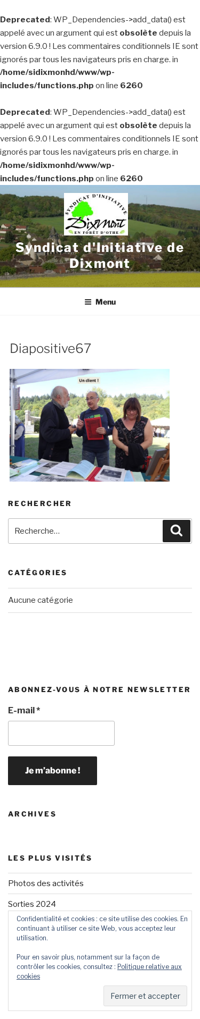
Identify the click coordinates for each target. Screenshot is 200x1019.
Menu (105, 301)
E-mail (24, 710)
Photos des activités (46, 883)
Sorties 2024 (32, 904)
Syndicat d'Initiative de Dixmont (99, 255)
